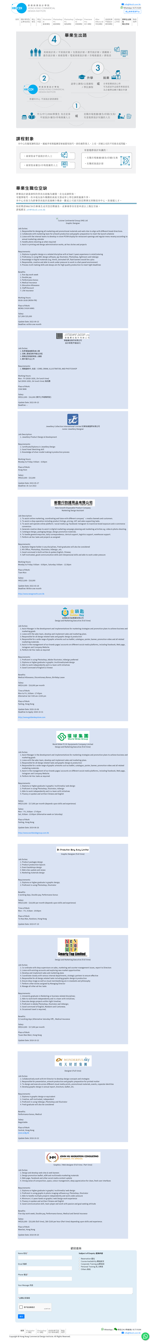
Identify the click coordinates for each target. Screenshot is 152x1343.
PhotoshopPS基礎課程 (57, 21)
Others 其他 (86, 1269)
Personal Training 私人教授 (92, 1266)
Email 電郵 (22, 1264)
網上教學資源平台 (132, 11)
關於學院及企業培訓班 (25, 20)
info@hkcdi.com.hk (131, 4)
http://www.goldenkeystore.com (31, 717)
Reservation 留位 (88, 1258)
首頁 (17, 19)
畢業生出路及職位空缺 (127, 21)
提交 (21, 1316)
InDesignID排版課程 (78, 21)
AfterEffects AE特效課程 (99, 21)
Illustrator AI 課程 (30, 1331)
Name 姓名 (23, 1253)
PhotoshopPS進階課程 (68, 21)
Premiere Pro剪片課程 (88, 21)
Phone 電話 (23, 1274)
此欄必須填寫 (24, 1298)
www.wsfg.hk (23, 1132)
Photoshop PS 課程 (41, 1331)
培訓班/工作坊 (117, 20)
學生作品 (39, 20)
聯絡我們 (135, 20)
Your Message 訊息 (25, 1285)
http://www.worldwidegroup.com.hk (33, 832)
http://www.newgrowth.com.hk (31, 593)
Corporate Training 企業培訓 (92, 1264)
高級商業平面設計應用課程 (108, 21)
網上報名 (33, 20)
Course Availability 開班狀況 (92, 1261)
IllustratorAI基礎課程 (47, 21)
